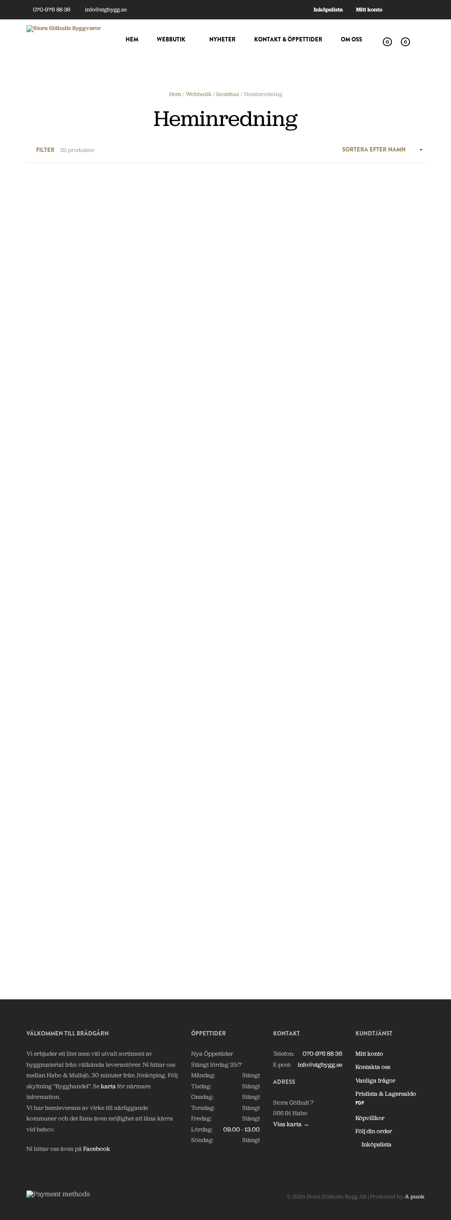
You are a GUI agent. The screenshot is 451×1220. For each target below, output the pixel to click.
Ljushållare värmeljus (159, 667)
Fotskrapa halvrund (53, 410)
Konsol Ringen (354, 538)
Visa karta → (291, 1124)
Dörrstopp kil (250, 274)
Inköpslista (328, 9)
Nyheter (222, 39)
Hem (132, 39)
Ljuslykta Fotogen (256, 667)
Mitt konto (369, 9)
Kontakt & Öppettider (288, 39)
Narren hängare (254, 795)
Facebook (96, 1149)
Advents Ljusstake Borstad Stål (62, 277)
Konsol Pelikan (252, 538)
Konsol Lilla (42, 538)
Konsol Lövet (147, 538)
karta (108, 1086)
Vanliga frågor (375, 1080)
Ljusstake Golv (149, 795)
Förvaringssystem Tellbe (368, 274)
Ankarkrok (144, 274)
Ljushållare (41, 667)
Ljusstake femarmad (54, 795)
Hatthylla (142, 410)
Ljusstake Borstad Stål (365, 667)
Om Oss (351, 39)
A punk (415, 1196)
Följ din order (373, 1131)
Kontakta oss (372, 1067)
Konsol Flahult (354, 410)
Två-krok (142, 924)
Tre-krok (38, 924)
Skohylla (347, 795)
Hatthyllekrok (251, 410)
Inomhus (227, 94)
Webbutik (171, 39)
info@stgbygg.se (105, 9)
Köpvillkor (369, 1118)
